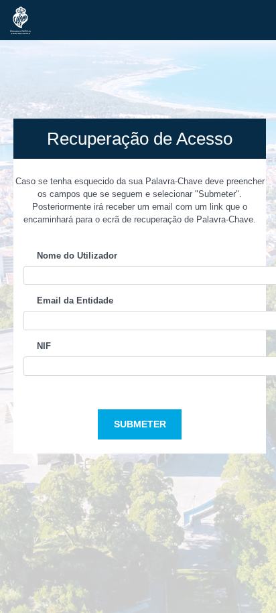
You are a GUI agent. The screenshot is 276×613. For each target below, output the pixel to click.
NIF (44, 346)
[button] (140, 424)
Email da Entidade (75, 300)
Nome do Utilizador (77, 256)
